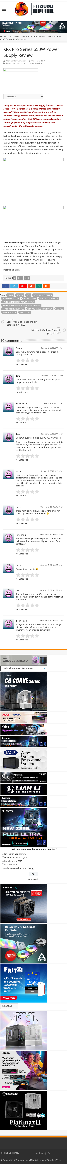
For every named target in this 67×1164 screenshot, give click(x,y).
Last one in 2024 (11, 864)
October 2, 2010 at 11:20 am (52, 375)
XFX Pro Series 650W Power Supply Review (21, 305)
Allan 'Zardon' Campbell (16, 61)
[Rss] (37, 1153)
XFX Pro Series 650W (49, 298)
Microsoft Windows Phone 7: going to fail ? (45, 330)
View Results (34, 879)
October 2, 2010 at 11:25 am (52, 434)
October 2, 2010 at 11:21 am (52, 403)
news (10, 295)
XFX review (25, 312)
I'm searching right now (15, 853)
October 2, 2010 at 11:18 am (52, 348)
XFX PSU (60, 309)
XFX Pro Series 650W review (40, 309)
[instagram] (48, 1153)
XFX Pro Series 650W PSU (13, 309)
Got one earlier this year (15, 857)
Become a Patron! (11, 269)
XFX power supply (11, 298)
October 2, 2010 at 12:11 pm (52, 620)
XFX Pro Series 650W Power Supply (18, 302)
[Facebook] (39, 1153)
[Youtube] (45, 1153)
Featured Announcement (33, 36)
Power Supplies (35, 63)
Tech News (14, 36)
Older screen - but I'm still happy (19, 868)
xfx (28, 295)
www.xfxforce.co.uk (43, 259)
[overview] (33, 180)
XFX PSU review (9, 312)
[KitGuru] (33, 7)
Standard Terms (54, 1160)
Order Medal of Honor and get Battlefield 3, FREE (22, 322)
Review (20, 295)
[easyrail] (33, 221)
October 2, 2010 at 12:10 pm (52, 565)
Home (3, 36)
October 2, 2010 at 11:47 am (52, 471)
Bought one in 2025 (13, 861)
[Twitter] (42, 1153)
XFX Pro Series (29, 298)
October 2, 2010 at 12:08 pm (52, 507)
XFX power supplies (43, 295)
